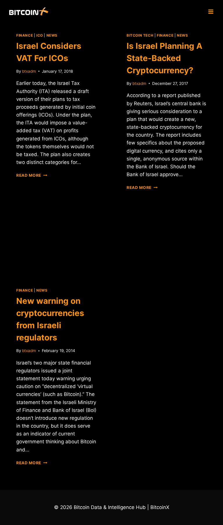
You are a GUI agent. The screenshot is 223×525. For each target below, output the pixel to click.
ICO (39, 35)
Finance (24, 35)
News (51, 35)
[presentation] (56, 245)
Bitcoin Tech (140, 35)
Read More (31, 175)
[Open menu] (210, 11)
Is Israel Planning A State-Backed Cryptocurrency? (164, 58)
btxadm (29, 71)
